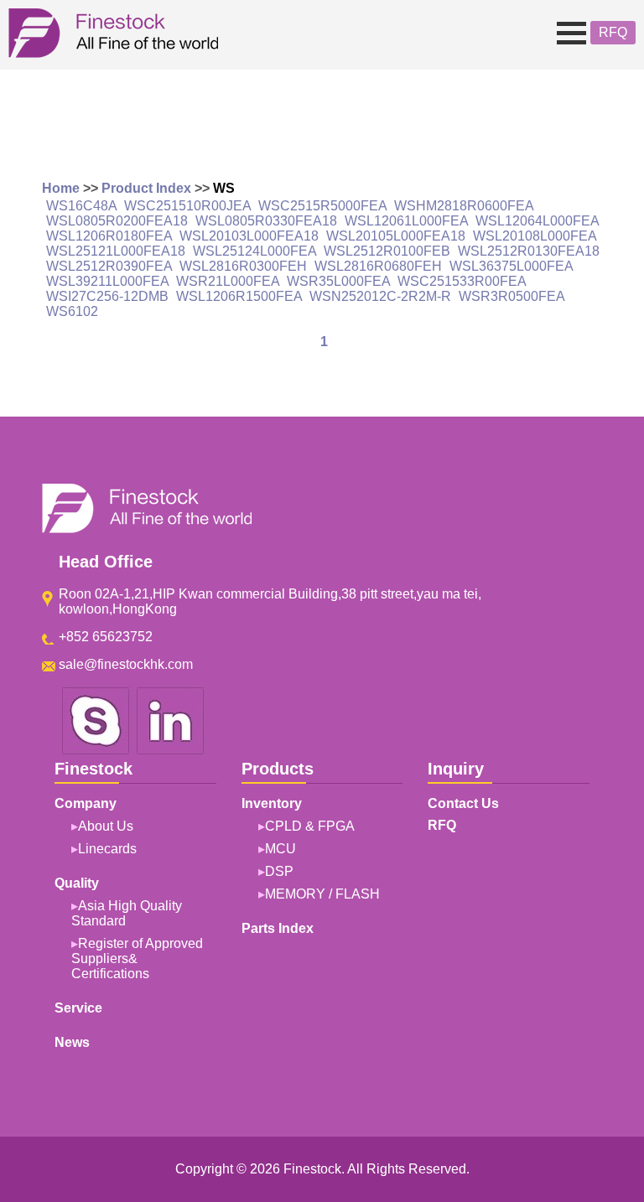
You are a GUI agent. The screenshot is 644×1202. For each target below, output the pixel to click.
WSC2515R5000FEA (322, 206)
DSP (279, 871)
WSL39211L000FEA (107, 281)
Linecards (107, 849)
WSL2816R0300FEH (243, 266)
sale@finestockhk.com (126, 664)
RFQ (613, 32)
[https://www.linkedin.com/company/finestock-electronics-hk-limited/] (170, 751)
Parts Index (278, 928)
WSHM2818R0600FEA (463, 206)
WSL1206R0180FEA (109, 236)
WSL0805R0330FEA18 (266, 221)
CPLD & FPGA (310, 826)
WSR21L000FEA (227, 281)
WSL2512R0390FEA (109, 266)
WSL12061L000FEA (406, 221)
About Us (105, 826)
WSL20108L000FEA (534, 236)
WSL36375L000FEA (511, 266)
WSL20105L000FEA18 (395, 236)
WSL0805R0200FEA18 (117, 221)
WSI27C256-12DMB (107, 296)
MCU (280, 849)
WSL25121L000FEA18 (115, 251)
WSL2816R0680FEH (378, 266)
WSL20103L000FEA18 (249, 236)
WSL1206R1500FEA (239, 296)
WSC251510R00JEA (187, 206)
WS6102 (72, 311)
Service (78, 1008)
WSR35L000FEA (338, 281)
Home (61, 188)
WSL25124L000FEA (254, 251)
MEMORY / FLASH (322, 894)
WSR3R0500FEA (511, 296)
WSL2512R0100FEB (387, 251)
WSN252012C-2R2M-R (380, 296)
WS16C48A (81, 206)
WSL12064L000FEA (537, 221)
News (72, 1042)
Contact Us (463, 803)
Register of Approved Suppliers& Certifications (137, 958)
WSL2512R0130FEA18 (529, 251)
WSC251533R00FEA (461, 281)
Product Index (146, 188)
